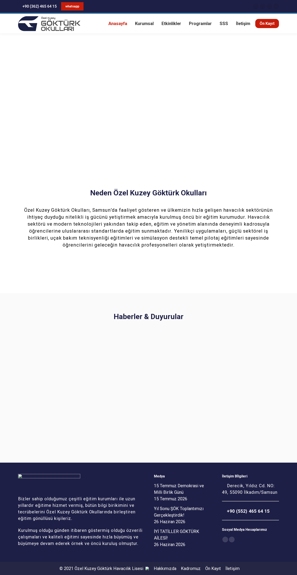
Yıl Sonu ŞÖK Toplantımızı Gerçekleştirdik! (134, 394)
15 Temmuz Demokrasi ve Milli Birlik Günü (56, 394)
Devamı (28, 432)
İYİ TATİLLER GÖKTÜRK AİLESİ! (230, 391)
